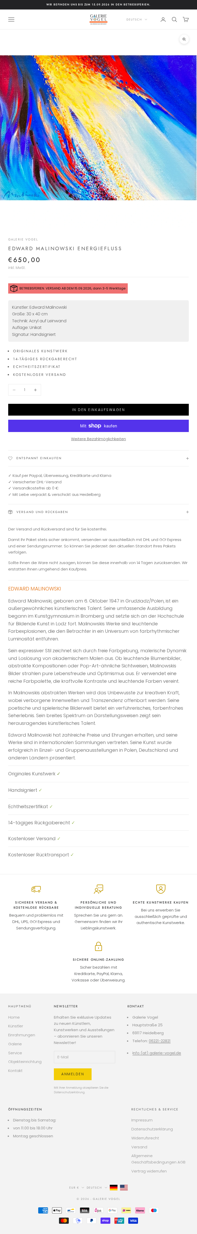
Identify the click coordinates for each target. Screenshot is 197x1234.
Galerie (15, 1044)
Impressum (142, 1120)
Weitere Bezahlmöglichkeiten (98, 439)
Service (15, 1053)
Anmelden (72, 1074)
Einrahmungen (21, 1035)
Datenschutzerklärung (69, 1092)
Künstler (15, 1026)
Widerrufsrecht (145, 1138)
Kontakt (15, 1070)
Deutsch (134, 19)
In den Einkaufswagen (98, 409)
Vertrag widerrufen (149, 1171)
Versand (139, 1147)
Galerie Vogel (23, 239)
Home (14, 1017)
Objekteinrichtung (25, 1061)
